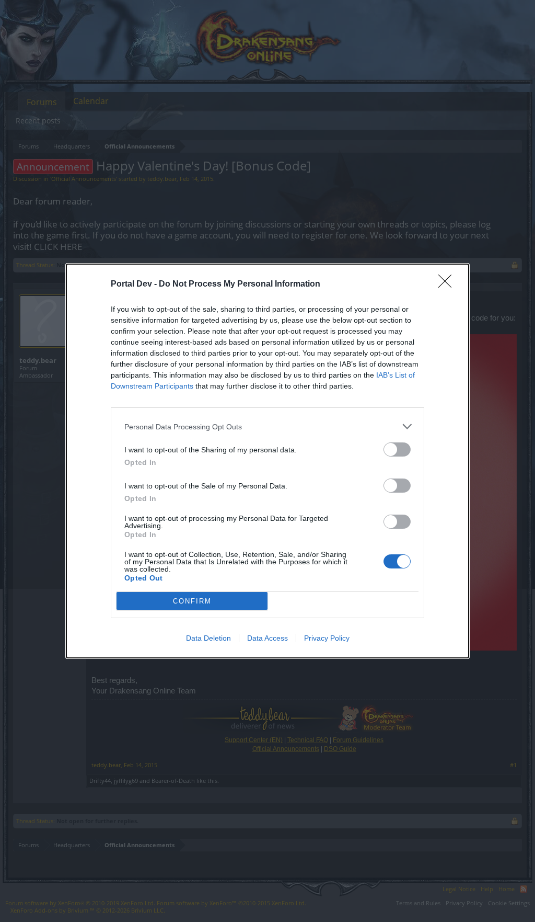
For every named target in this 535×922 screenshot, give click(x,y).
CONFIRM (192, 601)
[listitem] (267, 426)
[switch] (397, 449)
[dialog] (267, 461)
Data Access (267, 638)
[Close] (448, 284)
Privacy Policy (327, 638)
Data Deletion (208, 638)
